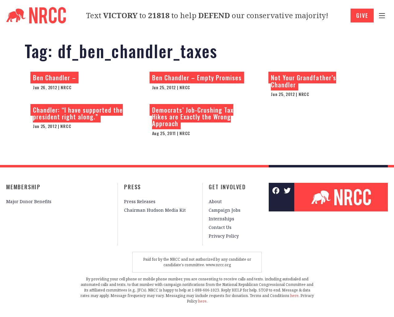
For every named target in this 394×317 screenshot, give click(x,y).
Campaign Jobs (224, 210)
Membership (23, 187)
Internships (221, 219)
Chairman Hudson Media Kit (155, 210)
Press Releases (139, 201)
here (294, 295)
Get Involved (227, 187)
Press (132, 187)
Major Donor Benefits (28, 201)
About (215, 201)
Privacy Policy (224, 236)
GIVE (362, 15)
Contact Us (220, 227)
